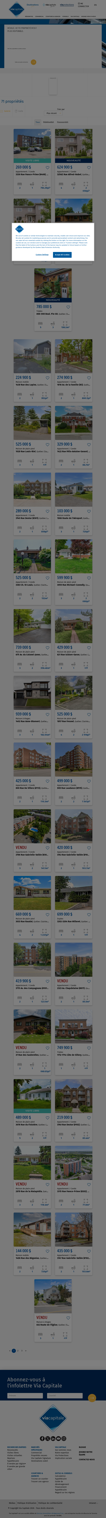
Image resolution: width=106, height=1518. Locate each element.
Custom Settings (42, 255)
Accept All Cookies (62, 255)
